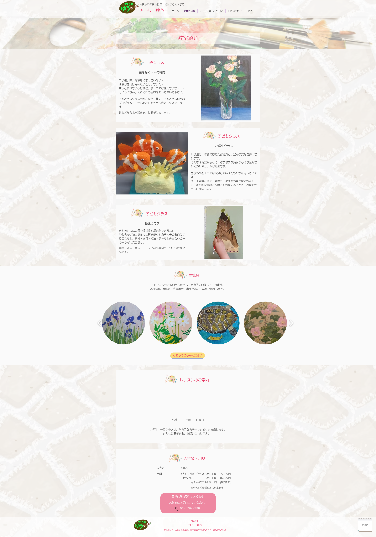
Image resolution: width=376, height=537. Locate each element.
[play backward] (99, 323)
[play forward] (291, 323)
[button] (123, 323)
